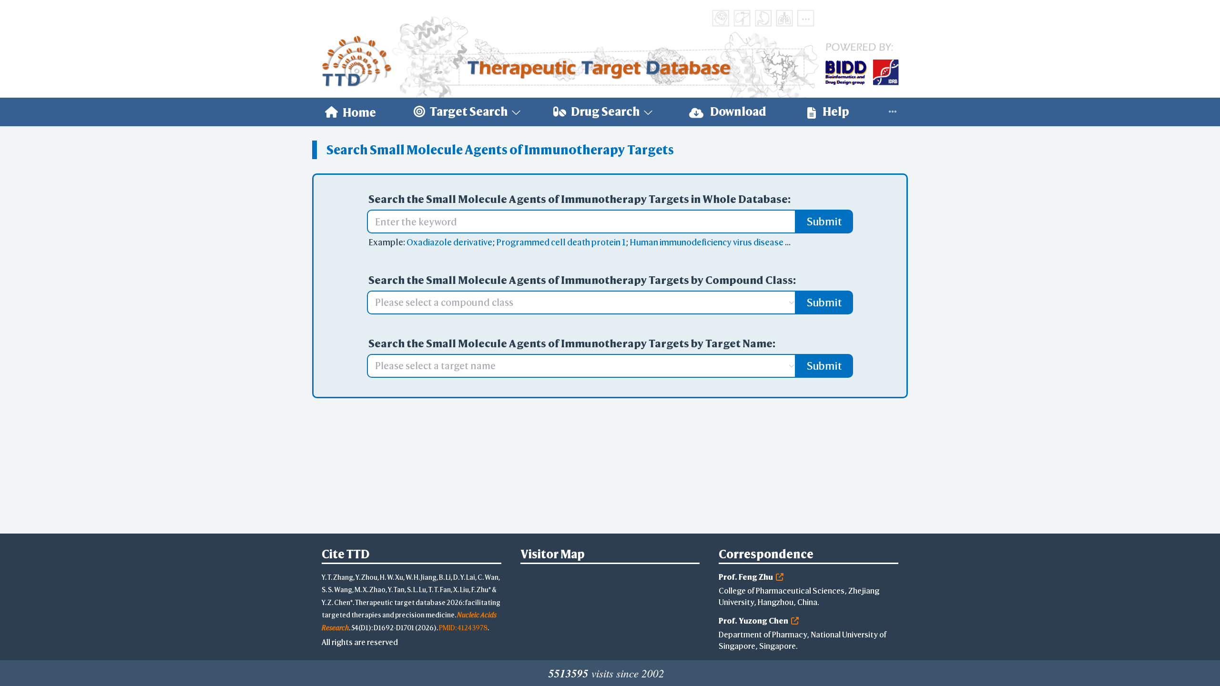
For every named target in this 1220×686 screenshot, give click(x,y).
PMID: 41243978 (463, 628)
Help (835, 111)
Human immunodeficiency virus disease (706, 242)
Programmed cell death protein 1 (561, 242)
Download (737, 111)
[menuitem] (350, 112)
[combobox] (576, 302)
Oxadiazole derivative (449, 242)
